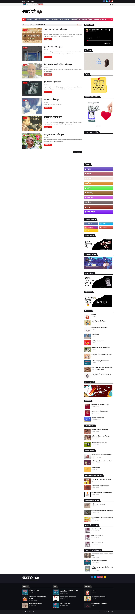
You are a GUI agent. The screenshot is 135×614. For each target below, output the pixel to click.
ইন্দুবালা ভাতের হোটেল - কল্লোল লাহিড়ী (100, 347)
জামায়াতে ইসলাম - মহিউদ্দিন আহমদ (68, 596)
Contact (32, 1)
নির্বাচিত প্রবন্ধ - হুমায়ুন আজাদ (98, 504)
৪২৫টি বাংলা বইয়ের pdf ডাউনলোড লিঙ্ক (100, 360)
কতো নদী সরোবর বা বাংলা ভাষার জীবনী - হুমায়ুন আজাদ (102, 518)
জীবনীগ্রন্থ (89, 193)
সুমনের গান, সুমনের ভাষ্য (53, 117)
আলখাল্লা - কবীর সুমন (52, 100)
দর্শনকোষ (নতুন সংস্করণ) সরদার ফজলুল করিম (101, 479)
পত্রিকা (89, 202)
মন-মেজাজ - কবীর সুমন (52, 82)
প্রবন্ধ (88, 207)
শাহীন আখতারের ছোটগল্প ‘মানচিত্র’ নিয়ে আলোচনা (36, 4)
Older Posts (77, 152)
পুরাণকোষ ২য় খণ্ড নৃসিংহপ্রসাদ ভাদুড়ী (99, 411)
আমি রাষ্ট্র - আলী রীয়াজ (34, 590)
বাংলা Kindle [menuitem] (64, 19)
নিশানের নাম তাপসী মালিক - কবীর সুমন (58, 64)
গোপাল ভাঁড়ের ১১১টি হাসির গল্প (98, 321)
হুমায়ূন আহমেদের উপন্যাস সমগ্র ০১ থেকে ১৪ (101, 374)
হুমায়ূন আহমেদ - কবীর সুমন (54, 135)
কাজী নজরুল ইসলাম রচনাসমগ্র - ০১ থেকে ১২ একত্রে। (101, 455)
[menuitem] (24, 19)
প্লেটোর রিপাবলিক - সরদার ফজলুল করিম (100, 485)
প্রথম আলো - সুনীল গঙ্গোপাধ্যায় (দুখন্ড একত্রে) (101, 354)
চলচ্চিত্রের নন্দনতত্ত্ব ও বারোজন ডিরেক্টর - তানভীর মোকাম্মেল (102, 568)
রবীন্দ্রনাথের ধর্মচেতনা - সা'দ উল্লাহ (98, 442)
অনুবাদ (89, 169)
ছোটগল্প (89, 188)
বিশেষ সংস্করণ (91, 212)
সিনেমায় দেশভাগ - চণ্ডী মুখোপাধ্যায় (99, 560)
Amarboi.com (33, 611)
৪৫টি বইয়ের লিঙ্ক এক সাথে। (97, 341)
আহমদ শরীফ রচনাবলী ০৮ (97, 529)
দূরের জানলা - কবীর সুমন (53, 47)
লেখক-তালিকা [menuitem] (75, 19)
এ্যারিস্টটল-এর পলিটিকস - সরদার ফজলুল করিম (101, 492)
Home (23, 1)
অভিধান (89, 174)
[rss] (91, 230)
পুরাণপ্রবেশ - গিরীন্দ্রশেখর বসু (97, 417)
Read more (47, 39)
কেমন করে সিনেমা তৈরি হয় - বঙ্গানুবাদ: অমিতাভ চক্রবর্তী (102, 554)
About (27, 1)
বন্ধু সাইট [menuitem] (46, 19)
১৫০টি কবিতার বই (95, 334)
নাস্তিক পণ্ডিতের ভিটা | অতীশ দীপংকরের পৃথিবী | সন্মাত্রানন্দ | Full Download (102, 368)
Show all (79, 24)
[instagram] (109, 1)
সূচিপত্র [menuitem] (29, 19)
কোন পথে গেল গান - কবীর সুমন (55, 29)
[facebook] (104, 1)
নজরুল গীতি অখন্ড (95, 467)
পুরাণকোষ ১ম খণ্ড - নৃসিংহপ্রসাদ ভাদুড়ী (100, 404)
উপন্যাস (89, 178)
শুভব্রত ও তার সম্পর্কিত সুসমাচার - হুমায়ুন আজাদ (102, 510)
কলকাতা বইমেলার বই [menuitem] (100, 19)
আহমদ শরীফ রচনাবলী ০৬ (97, 542)
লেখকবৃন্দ (93, 314)
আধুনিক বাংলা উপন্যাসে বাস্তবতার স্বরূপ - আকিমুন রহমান (69, 591)
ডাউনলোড (90, 197)
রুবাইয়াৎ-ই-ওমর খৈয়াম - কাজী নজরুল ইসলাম (101, 461)
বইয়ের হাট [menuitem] (55, 19)
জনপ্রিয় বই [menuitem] (37, 19)
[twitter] (107, 1)
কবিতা (89, 183)
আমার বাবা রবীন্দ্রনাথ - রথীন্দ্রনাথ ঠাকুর (99, 429)
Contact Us (110, 611)
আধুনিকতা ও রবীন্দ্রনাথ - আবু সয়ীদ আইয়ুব (100, 436)
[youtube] (112, 1)
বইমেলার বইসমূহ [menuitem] (87, 19)
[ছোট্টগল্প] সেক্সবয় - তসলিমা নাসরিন (99, 327)
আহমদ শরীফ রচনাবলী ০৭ (97, 535)
